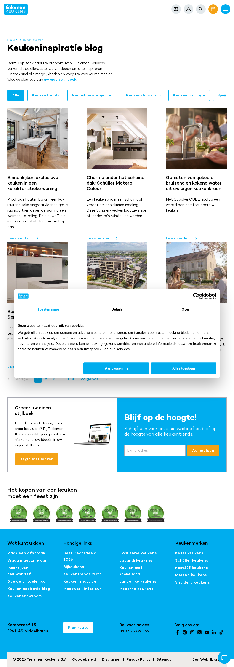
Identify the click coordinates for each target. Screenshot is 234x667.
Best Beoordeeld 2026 (79, 556)
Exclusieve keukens (138, 553)
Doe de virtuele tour (27, 581)
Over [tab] (185, 309)
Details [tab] (117, 309)
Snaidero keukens (192, 582)
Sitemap (164, 659)
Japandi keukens (135, 560)
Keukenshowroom (143, 95)
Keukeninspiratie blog (28, 589)
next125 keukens (191, 567)
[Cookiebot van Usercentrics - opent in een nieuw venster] (196, 296)
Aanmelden (203, 450)
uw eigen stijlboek (60, 79)
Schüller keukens (191, 560)
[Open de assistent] (224, 657)
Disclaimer (111, 659)
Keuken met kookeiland (131, 570)
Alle (16, 95)
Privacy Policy (139, 659)
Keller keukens (189, 553)
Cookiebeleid (84, 659)
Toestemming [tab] (48, 309)
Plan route (78, 627)
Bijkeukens (73, 567)
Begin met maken (37, 459)
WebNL (206, 659)
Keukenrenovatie (79, 581)
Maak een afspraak (26, 553)
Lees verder (18, 238)
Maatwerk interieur (82, 589)
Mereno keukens (191, 575)
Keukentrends (46, 95)
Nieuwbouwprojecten (93, 95)
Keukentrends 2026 (82, 574)
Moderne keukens (136, 589)
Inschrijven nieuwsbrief (19, 570)
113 (70, 379)
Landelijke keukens (137, 581)
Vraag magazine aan (27, 560)
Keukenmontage (189, 95)
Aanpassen (114, 368)
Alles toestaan (183, 368)
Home (12, 40)
